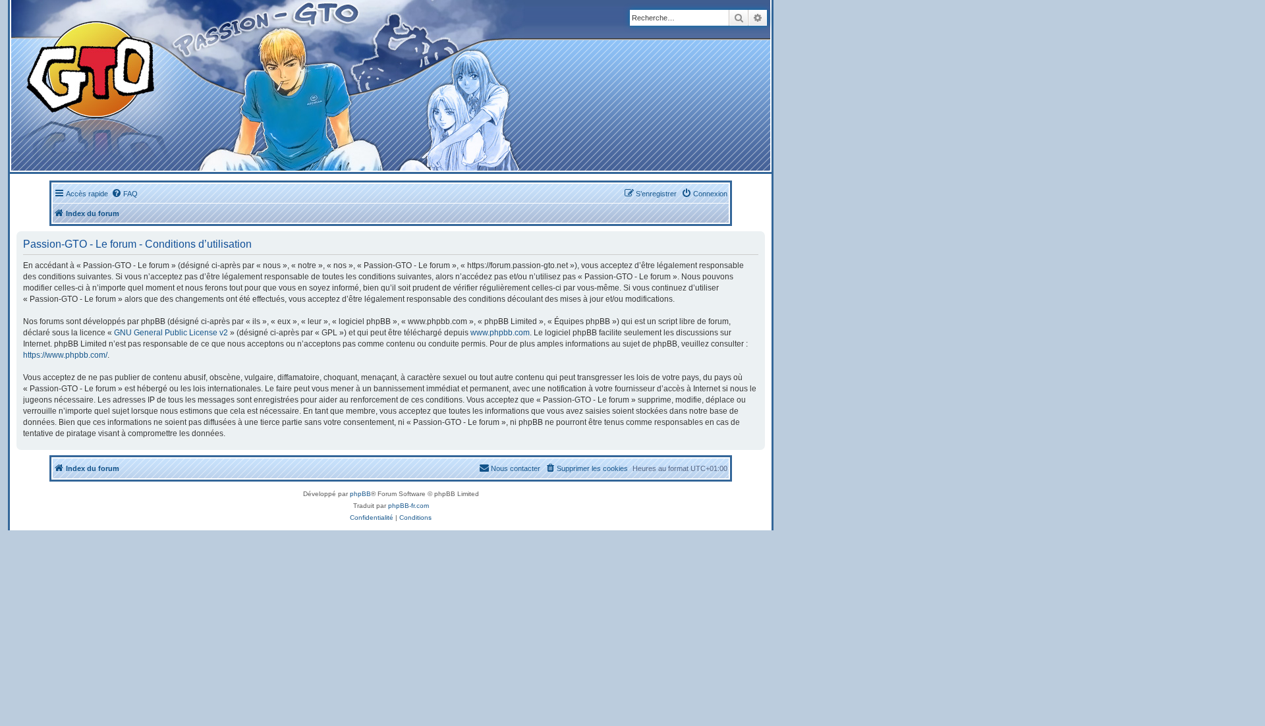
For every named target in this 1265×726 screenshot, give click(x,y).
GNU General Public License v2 (171, 332)
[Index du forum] (258, 85)
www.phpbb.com (500, 332)
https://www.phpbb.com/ (65, 355)
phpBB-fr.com (408, 505)
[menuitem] (124, 194)
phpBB (360, 493)
